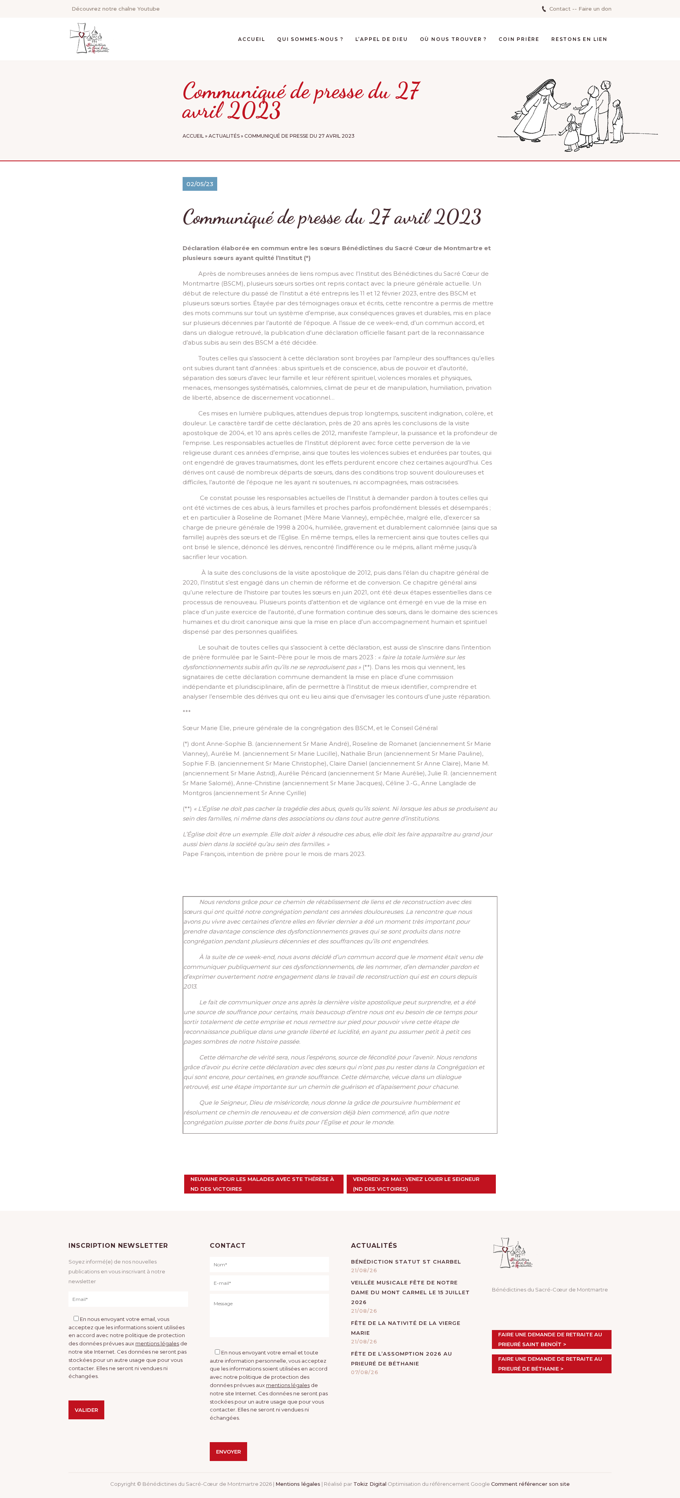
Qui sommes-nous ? (310, 39)
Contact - (562, 9)
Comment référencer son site (530, 1484)
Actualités (224, 136)
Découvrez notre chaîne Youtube (116, 9)
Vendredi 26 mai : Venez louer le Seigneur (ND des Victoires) (416, 1184)
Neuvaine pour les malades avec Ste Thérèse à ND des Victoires (262, 1184)
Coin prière (519, 39)
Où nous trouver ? (453, 39)
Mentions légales (297, 1484)
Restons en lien (579, 39)
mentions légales (157, 1343)
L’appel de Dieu (381, 39)
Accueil (251, 39)
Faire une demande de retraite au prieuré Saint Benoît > (550, 1339)
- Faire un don (593, 9)
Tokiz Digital (369, 1484)
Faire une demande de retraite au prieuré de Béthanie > (550, 1364)
